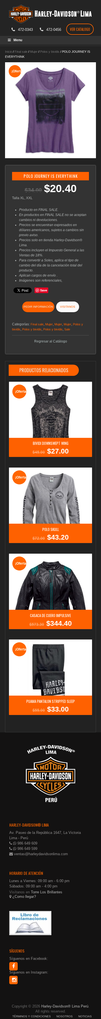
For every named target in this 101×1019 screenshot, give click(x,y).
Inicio (8, 51)
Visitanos (67, 306)
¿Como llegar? (23, 896)
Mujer (34, 51)
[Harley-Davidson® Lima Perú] (50, 12)
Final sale (21, 51)
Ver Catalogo (80, 29)
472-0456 (53, 29)
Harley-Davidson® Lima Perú (64, 1006)
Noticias (85, 1016)
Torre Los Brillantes (46, 892)
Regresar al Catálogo (50, 341)
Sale (67, 329)
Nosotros (64, 1016)
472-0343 (25, 29)
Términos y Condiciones (31, 1016)
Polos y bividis (49, 51)
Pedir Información (38, 306)
